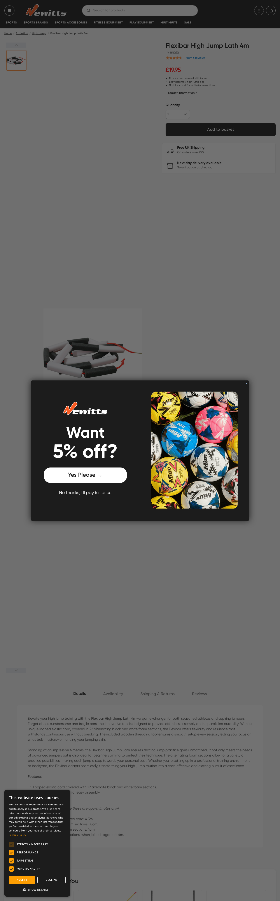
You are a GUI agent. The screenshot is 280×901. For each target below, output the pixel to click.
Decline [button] (52, 880)
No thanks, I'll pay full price (85, 493)
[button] (37, 889)
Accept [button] (22, 880)
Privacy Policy (17, 835)
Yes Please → (85, 475)
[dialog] (37, 843)
